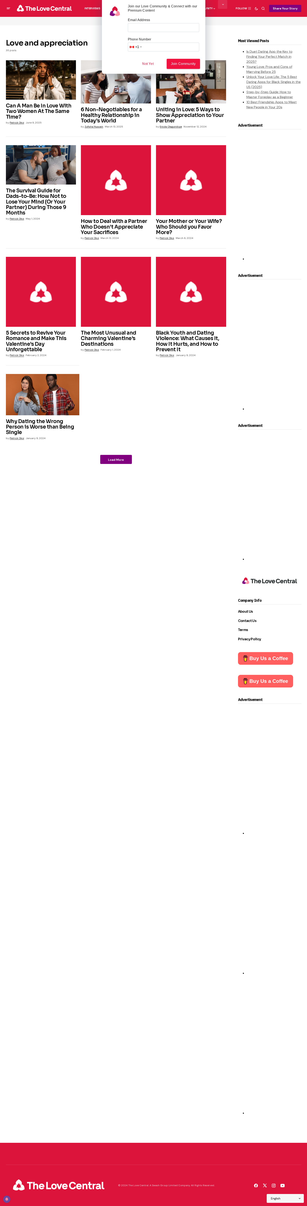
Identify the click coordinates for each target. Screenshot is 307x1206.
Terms (243, 630)
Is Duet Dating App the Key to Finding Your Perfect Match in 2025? (269, 56)
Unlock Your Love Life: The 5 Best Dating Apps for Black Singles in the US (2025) (273, 82)
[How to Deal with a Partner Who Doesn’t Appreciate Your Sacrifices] (116, 180)
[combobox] (135, 47)
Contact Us (247, 621)
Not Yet (147, 64)
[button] (8, 8)
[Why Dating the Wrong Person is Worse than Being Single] (42, 394)
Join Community (183, 64)
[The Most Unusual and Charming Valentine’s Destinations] (116, 292)
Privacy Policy (249, 639)
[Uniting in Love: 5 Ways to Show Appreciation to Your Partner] (191, 81)
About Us (245, 611)
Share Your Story (285, 8)
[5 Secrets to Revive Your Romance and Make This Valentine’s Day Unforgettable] (41, 292)
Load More (116, 460)
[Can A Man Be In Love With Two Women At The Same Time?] (41, 80)
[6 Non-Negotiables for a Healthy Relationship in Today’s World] (116, 81)
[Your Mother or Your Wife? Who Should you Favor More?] (191, 180)
